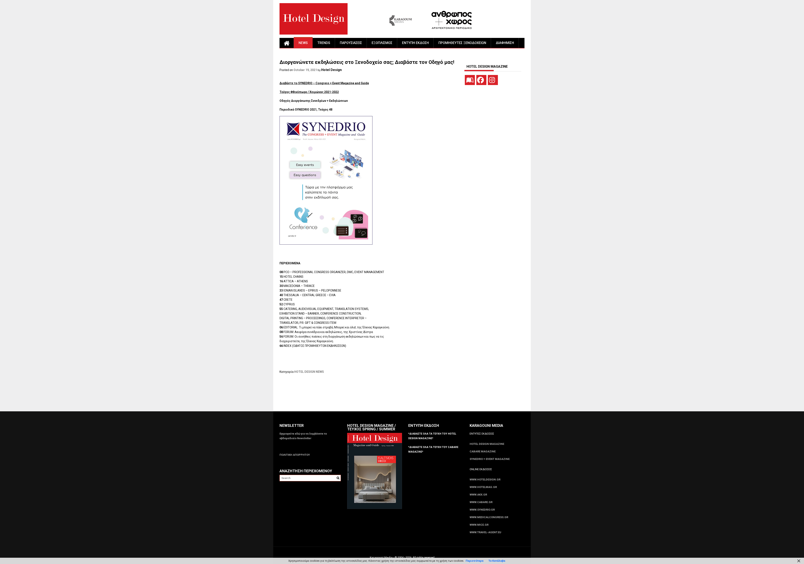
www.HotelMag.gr (483, 487)
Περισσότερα (474, 560)
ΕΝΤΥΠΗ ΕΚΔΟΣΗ (415, 43)
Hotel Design (331, 70)
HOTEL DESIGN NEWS (309, 371)
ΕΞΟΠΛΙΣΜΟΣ (382, 43)
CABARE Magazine (483, 451)
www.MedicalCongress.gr (489, 517)
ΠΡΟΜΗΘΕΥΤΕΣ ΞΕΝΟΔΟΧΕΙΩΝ (462, 43)
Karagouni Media (381, 557)
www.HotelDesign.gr (485, 479)
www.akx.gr (478, 494)
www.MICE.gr (479, 524)
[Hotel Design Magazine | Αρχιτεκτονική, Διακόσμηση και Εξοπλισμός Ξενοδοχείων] (287, 43)
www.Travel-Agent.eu (485, 532)
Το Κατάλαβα (496, 560)
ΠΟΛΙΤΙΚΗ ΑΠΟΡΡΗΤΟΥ (295, 454)
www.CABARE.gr (481, 502)
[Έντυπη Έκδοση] (470, 80)
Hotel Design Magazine (487, 443)
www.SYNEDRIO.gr (482, 509)
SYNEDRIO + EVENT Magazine (490, 459)
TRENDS (323, 43)
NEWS (303, 43)
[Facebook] (481, 80)
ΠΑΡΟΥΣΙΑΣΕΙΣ (351, 43)
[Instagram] (493, 80)
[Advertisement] (356, 395)
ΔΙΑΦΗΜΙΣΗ (505, 43)
